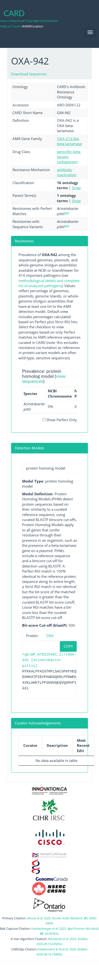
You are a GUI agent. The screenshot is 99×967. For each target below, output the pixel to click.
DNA (50, 635)
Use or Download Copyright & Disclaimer (29, 21)
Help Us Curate (11, 26)
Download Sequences (29, 73)
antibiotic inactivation (66, 172)
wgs (66, 212)
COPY (68, 646)
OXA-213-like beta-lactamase (69, 141)
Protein (32, 635)
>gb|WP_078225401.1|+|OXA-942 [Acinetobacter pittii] (49, 660)
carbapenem (67, 161)
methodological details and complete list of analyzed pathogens (49, 283)
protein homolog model (45, 468)
